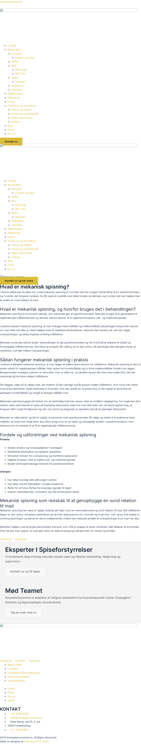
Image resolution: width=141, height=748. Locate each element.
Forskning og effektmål (24, 113)
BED (13, 65)
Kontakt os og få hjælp (25, 571)
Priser (11, 129)
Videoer (15, 121)
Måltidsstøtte (15, 93)
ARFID (15, 61)
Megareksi (17, 85)
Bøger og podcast (21, 117)
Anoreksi (16, 53)
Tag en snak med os (23, 612)
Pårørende (14, 97)
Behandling (14, 49)
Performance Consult (36, 741)
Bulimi (14, 77)
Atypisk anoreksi (25, 57)
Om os (11, 133)
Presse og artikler (21, 109)
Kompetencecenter (11, 1)
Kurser (11, 101)
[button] (74, 50)
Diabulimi (20, 81)
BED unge (20, 69)
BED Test (20, 73)
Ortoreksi (17, 89)
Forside (12, 45)
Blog (10, 125)
